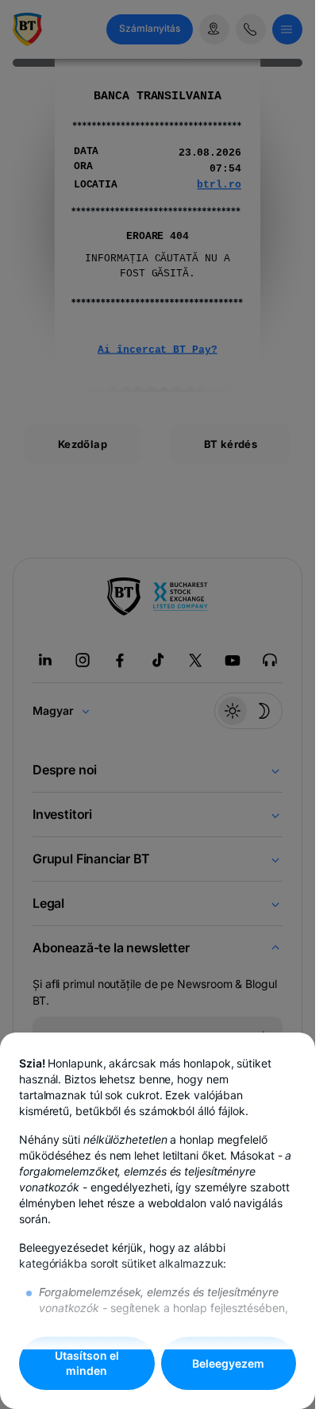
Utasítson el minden (87, 1363)
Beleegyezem (228, 1363)
